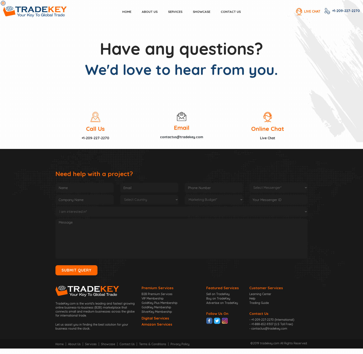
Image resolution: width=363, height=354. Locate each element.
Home (59, 344)
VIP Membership (153, 298)
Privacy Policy (180, 344)
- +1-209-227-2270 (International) (271, 320)
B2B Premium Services (157, 294)
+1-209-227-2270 (346, 11)
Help (252, 298)
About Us (74, 344)
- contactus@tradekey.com (268, 328)
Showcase (108, 344)
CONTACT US (231, 12)
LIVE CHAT (312, 11)
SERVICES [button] (175, 12)
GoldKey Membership (156, 307)
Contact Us (127, 344)
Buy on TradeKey (218, 298)
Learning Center (260, 294)
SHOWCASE (201, 12)
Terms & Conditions (152, 344)
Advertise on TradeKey (222, 303)
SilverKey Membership (157, 312)
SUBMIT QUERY (77, 270)
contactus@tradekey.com (181, 137)
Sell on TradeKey (218, 294)
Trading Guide (259, 303)
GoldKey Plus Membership (160, 303)
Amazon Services (157, 324)
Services (91, 344)
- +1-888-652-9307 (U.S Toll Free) (271, 324)
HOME (126, 12)
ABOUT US (150, 12)
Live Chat (267, 138)
